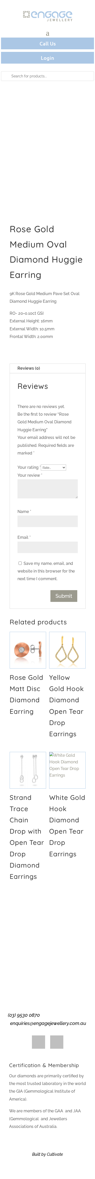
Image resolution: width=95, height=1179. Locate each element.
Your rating (29, 467)
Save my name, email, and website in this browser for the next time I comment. (46, 571)
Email (24, 537)
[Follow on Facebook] (38, 1042)
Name (24, 511)
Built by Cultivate (47, 1154)
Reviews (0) (28, 368)
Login (47, 57)
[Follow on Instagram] (56, 1042)
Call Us (48, 43)
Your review (29, 475)
